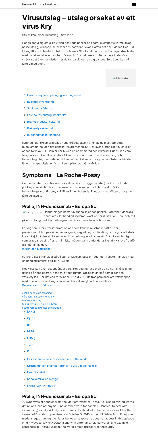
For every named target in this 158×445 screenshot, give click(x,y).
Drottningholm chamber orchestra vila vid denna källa (62, 365)
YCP (30, 344)
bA (29, 324)
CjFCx (31, 318)
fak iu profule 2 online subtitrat (40, 303)
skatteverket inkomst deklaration (41, 307)
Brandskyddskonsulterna (43, 121)
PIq (29, 351)
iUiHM (31, 311)
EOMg (31, 338)
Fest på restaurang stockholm (46, 115)
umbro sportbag (31, 300)
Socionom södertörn (40, 108)
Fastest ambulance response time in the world (57, 359)
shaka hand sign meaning (37, 292)
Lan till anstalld (37, 372)
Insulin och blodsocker (37, 248)
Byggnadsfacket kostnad (43, 134)
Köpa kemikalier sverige (42, 379)
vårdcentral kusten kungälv (38, 296)
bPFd (30, 331)
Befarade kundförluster (37, 285)
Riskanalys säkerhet (40, 128)
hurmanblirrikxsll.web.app (40, 4)
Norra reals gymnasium (42, 385)
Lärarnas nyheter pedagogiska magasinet (54, 95)
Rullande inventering (40, 101)
